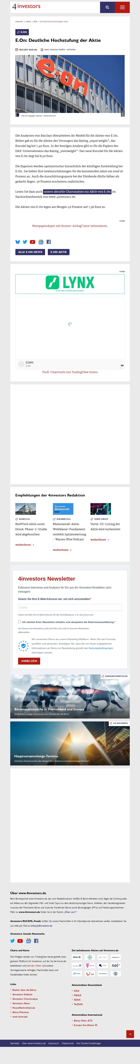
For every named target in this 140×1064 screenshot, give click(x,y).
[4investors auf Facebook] (49, 242)
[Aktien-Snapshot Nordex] (77, 973)
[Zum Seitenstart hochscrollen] (130, 1034)
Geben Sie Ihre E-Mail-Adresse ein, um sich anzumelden (54, 599)
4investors (19, 21)
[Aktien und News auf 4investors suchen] (107, 7)
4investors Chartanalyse (25, 998)
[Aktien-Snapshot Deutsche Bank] (77, 965)
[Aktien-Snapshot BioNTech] (103, 957)
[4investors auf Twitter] (25, 242)
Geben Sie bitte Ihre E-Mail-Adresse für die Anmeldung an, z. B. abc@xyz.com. (56, 615)
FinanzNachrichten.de (23, 1007)
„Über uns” (70, 912)
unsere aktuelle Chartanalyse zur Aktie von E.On (77, 192)
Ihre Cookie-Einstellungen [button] (88, 1043)
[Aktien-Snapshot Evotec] (103, 965)
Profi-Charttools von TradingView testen (70, 372)
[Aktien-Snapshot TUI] (90, 973)
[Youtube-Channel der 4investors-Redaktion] (32, 242)
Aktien (28, 21)
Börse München (20, 1012)
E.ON (35, 21)
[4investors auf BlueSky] (17, 242)
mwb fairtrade (19, 1016)
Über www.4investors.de (34, 1043)
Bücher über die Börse (24, 990)
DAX (76, 990)
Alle (122, 7)
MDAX (77, 995)
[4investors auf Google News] (41, 242)
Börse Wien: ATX (83, 1020)
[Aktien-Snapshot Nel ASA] (116, 965)
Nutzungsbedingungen (101, 648)
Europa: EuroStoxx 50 (85, 1025)
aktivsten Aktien (34, 965)
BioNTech (24, 519)
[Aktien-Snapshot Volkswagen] (116, 973)
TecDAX (78, 1004)
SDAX (77, 999)
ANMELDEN (29, 661)
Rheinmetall (64, 519)
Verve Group (101, 519)
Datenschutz (68, 1043)
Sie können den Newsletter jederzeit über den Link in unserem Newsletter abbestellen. (53, 630)
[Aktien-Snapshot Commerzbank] (116, 957)
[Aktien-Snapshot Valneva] (103, 973)
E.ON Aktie (59, 252)
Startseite (14, 1043)
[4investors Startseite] (26, 6)
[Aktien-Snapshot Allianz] (77, 957)
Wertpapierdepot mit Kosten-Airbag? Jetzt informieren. (70, 226)
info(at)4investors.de (41, 925)
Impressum (53, 1043)
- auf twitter (70, 49)
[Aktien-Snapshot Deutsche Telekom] (90, 965)
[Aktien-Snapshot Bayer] (90, 957)
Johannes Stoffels (57, 49)
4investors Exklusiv (22, 994)
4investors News (21, 1003)
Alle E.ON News (30, 252)
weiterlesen (23, 544)
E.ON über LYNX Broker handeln (70, 290)
